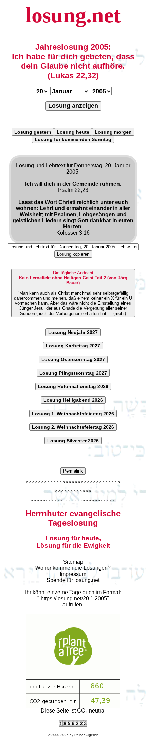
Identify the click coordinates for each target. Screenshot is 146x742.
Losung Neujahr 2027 (73, 332)
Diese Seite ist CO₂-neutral (73, 711)
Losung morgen (113, 132)
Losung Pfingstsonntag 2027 (73, 373)
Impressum (73, 574)
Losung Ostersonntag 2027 (73, 359)
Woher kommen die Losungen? (73, 568)
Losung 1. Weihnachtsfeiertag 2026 (73, 413)
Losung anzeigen (73, 105)
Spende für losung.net (73, 580)
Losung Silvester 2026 (73, 440)
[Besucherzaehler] (73, 725)
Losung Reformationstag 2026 (73, 386)
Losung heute (73, 132)
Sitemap (73, 562)
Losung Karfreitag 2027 (73, 345)
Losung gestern (32, 132)
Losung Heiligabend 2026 (73, 400)
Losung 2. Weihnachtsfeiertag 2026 (73, 427)
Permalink (73, 471)
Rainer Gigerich (86, 735)
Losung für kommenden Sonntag (73, 139)
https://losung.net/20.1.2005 (74, 598)
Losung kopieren (73, 254)
